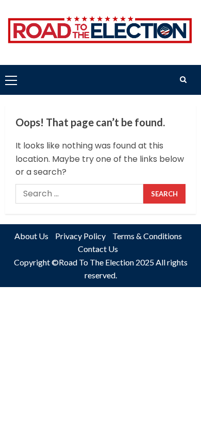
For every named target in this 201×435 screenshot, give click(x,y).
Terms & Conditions (147, 236)
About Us (31, 236)
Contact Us (98, 249)
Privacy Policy (80, 236)
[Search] (183, 80)
